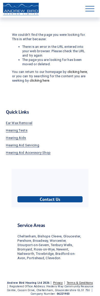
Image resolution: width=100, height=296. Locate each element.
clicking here (77, 72)
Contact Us (50, 199)
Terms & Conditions (80, 282)
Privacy (58, 282)
